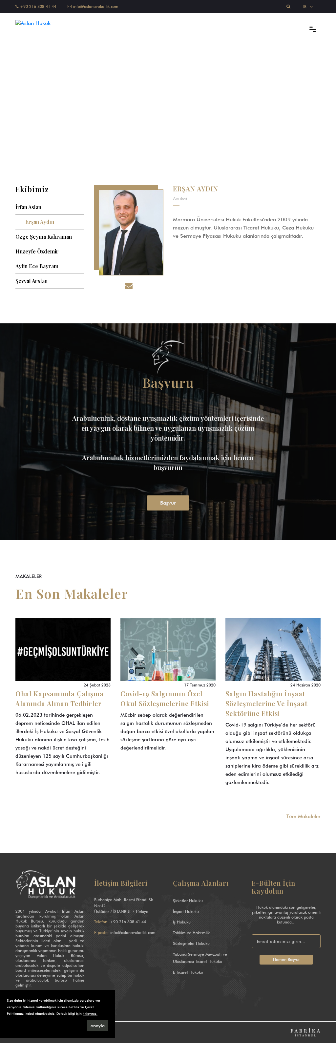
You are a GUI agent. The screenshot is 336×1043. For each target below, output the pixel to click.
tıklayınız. (90, 1013)
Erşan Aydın (39, 221)
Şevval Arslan (31, 280)
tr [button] (305, 6)
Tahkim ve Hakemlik (191, 932)
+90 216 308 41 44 (128, 921)
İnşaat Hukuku (186, 911)
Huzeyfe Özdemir (37, 251)
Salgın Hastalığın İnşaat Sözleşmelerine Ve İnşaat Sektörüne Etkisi (266, 703)
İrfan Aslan (28, 207)
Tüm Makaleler (303, 816)
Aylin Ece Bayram (36, 266)
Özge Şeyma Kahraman (43, 236)
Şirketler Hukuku (188, 900)
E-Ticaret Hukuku (188, 972)
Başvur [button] (168, 503)
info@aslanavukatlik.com (133, 932)
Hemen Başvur (286, 959)
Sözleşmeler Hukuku (191, 943)
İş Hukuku (182, 922)
